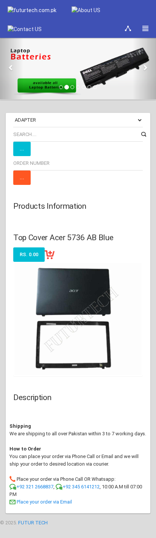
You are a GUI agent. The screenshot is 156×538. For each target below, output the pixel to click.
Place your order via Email (44, 502)
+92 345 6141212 (81, 487)
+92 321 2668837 (34, 487)
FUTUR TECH (33, 522)
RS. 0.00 (29, 254)
